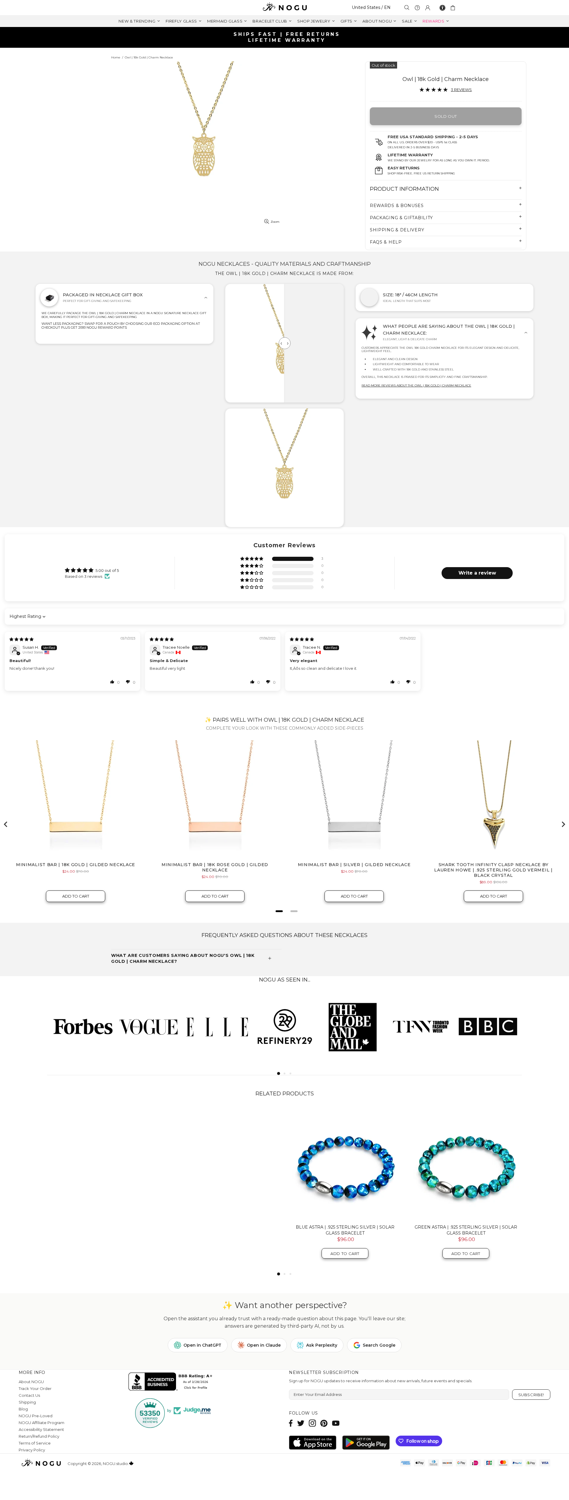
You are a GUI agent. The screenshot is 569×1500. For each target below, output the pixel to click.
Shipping (27, 1402)
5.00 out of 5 (107, 570)
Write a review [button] (477, 573)
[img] (21, 639)
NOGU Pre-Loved (35, 1415)
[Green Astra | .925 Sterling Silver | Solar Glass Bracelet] (466, 1164)
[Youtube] (336, 1423)
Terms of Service (35, 1443)
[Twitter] (300, 1423)
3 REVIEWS (461, 89)
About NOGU (31, 1381)
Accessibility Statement (41, 1429)
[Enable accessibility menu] (442, 8)
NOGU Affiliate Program (41, 1422)
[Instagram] (312, 1423)
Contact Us (29, 1395)
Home (115, 57)
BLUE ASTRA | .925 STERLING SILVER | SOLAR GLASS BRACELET (345, 1230)
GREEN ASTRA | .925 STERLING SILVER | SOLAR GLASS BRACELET (466, 1230)
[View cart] (454, 8)
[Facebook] (291, 1423)
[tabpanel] (81, 1026)
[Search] (407, 7)
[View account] (428, 8)
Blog (23, 1409)
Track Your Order (35, 1388)
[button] (252, 559)
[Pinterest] (323, 1423)
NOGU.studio (284, 7)
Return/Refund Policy (39, 1436)
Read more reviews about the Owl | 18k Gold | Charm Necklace (416, 385)
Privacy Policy (32, 1449)
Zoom (275, 222)
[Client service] (417, 8)
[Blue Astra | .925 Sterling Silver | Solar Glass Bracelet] (345, 1164)
